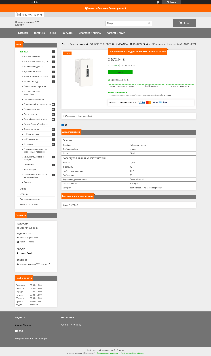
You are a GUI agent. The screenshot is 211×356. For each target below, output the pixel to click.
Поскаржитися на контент (108, 353)
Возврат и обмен (116, 33)
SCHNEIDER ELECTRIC (102, 44)
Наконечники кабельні (34, 99)
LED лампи (29, 165)
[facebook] (62, 126)
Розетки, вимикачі (79, 44)
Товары (38, 33)
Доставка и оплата (90, 33)
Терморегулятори (32, 109)
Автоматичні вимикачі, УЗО (36, 61)
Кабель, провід (31, 81)
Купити (120, 72)
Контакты (67, 33)
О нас (52, 33)
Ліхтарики (28, 144)
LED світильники (31, 134)
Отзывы (24, 194)
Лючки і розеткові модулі (35, 119)
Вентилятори (30, 169)
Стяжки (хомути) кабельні (36, 124)
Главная (23, 33)
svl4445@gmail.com (29, 238)
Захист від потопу (32, 129)
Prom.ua (120, 350)
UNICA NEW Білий (139, 44)
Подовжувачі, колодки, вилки (37, 104)
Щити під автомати (32, 71)
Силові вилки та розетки (35, 86)
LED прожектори (31, 139)
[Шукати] (149, 23)
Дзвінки (27, 182)
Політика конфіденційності (132, 353)
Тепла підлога (30, 114)
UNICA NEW (122, 44)
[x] (66, 126)
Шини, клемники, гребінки (36, 76)
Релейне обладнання (33, 66)
